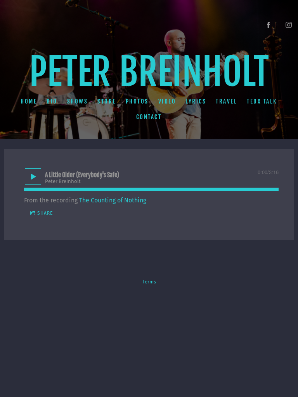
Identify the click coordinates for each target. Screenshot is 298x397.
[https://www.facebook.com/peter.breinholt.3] (268, 25)
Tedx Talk (262, 101)
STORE (107, 101)
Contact (149, 117)
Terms (149, 282)
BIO (52, 101)
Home (29, 101)
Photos (137, 101)
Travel (226, 101)
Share (45, 213)
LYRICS (196, 101)
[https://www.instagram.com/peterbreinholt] (289, 25)
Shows (77, 101)
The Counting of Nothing (112, 200)
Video (167, 101)
